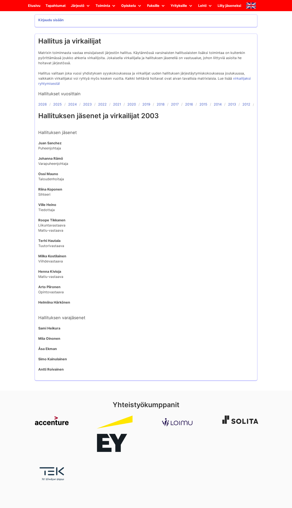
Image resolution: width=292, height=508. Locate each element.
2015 (203, 104)
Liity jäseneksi (229, 5)
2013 (232, 104)
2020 (131, 104)
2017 (175, 104)
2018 (161, 104)
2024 (72, 104)
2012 (246, 104)
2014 (218, 104)
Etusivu (34, 5)
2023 (87, 104)
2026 (42, 104)
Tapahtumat (56, 5)
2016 (189, 104)
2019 (146, 104)
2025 (57, 104)
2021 (117, 104)
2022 (102, 104)
